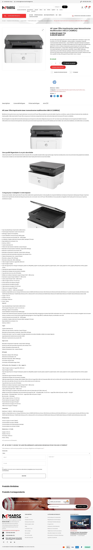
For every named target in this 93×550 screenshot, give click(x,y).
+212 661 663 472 (10, 535)
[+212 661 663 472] (3, 535)
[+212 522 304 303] (3, 533)
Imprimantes (23, 20)
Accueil (3, 20)
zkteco (41, 9)
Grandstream (73, 530)
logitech (53, 9)
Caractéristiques (19, 103)
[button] (89, 8)
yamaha (33, 11)
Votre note (4, 450)
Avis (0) (45, 103)
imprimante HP (8, 155)
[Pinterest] (61, 96)
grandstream (30, 9)
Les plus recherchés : (21, 9)
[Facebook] (51, 96)
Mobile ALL (21, 546)
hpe (45, 9)
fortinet (48, 9)
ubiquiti (36, 9)
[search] (65, 7)
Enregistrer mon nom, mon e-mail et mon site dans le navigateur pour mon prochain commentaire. (22, 470)
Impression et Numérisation (13, 20)
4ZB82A (56, 110)
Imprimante (59, 39)
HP (55, 93)
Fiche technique (34, 103)
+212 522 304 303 (10, 532)
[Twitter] (54, 96)
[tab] (6, 103)
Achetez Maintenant (58, 67)
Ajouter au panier (70, 63)
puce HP (47, 120)
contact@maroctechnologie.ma (24, 1)
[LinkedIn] (58, 96)
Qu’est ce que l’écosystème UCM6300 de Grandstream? (78, 533)
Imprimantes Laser (32, 20)
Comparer (75, 72)
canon (61, 9)
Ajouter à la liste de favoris (60, 72)
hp (57, 9)
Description (6, 103)
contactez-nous (8, 1)
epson (28, 11)
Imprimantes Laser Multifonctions (45, 20)
